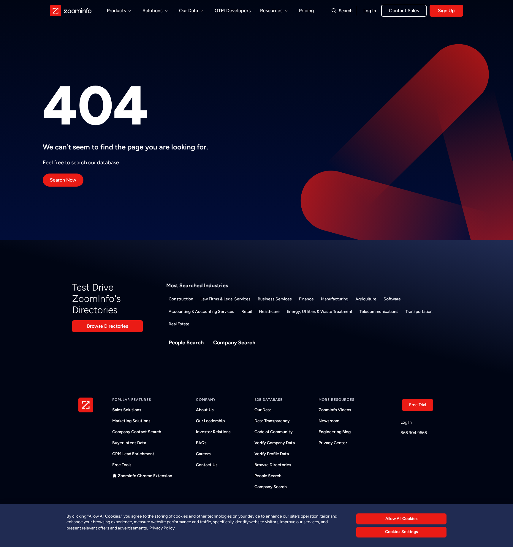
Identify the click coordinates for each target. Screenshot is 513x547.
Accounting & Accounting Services (201, 311)
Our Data (262, 409)
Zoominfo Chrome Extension (145, 475)
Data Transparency (272, 420)
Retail (246, 311)
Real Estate (179, 324)
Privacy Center (333, 442)
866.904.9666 (413, 432)
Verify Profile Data (271, 453)
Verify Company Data (274, 442)
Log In (369, 10)
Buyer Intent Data (129, 442)
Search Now (63, 180)
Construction (181, 299)
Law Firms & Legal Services (225, 299)
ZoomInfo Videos (335, 409)
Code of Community (273, 431)
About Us (205, 409)
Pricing (306, 10)
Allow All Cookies (401, 518)
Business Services (275, 299)
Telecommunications (379, 311)
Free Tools (122, 464)
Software (392, 299)
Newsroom (329, 420)
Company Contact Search (136, 431)
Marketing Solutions (131, 420)
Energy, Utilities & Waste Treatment (319, 311)
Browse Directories (107, 326)
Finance (306, 299)
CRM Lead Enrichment (133, 453)
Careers (203, 453)
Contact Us (207, 464)
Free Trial (417, 404)
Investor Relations (213, 431)
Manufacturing (334, 299)
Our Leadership (210, 420)
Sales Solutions (126, 409)
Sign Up (446, 10)
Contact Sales (404, 10)
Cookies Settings (401, 532)
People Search (186, 342)
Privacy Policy (162, 527)
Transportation (419, 311)
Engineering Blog (335, 431)
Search (345, 10)
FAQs (201, 442)
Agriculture (365, 299)
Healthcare (269, 311)
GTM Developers (233, 10)
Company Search (234, 342)
